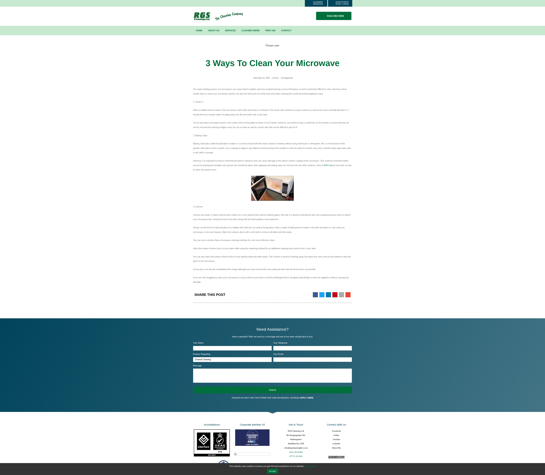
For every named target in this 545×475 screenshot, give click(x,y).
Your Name (198, 343)
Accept (272, 471)
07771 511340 (296, 456)
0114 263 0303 (296, 452)
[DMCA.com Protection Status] (336, 457)
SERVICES (230, 30)
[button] (315, 294)
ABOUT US (213, 30)
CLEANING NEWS (250, 30)
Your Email (278, 354)
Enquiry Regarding (202, 354)
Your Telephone (280, 343)
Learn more (310, 466)
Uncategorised (287, 78)
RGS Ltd (328, 165)
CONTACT (286, 30)
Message (197, 365)
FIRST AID (270, 30)
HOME (199, 30)
